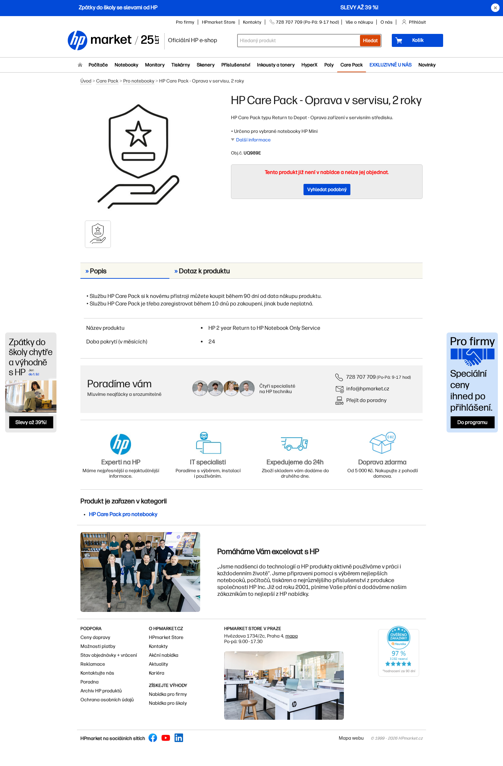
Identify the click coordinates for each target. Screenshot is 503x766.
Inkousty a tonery (276, 65)
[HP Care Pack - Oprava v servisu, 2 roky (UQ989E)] (138, 156)
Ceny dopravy (95, 637)
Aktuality (158, 664)
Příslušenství (235, 65)
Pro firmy (185, 22)
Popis (96, 271)
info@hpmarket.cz (367, 388)
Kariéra (156, 673)
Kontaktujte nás (97, 673)
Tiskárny (180, 65)
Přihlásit (417, 22)
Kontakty (252, 22)
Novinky (427, 65)
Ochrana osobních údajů (107, 700)
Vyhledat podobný (327, 189)
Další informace (253, 140)
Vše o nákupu (359, 22)
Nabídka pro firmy (168, 694)
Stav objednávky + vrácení (108, 655)
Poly (329, 65)
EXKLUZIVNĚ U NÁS (391, 65)
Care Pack (351, 65)
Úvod (85, 81)
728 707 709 (361, 377)
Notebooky (126, 65)
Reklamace (92, 664)
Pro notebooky (138, 81)
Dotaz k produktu (202, 271)
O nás (386, 22)
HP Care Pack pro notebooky (123, 514)
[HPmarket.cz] (113, 41)
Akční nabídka (163, 655)
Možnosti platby (97, 646)
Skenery (206, 65)
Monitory (155, 65)
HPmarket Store (218, 22)
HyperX (309, 65)
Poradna (89, 682)
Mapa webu (351, 738)
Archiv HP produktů (101, 691)
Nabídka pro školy (168, 703)
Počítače (98, 65)
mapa (291, 636)
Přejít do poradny (366, 400)
